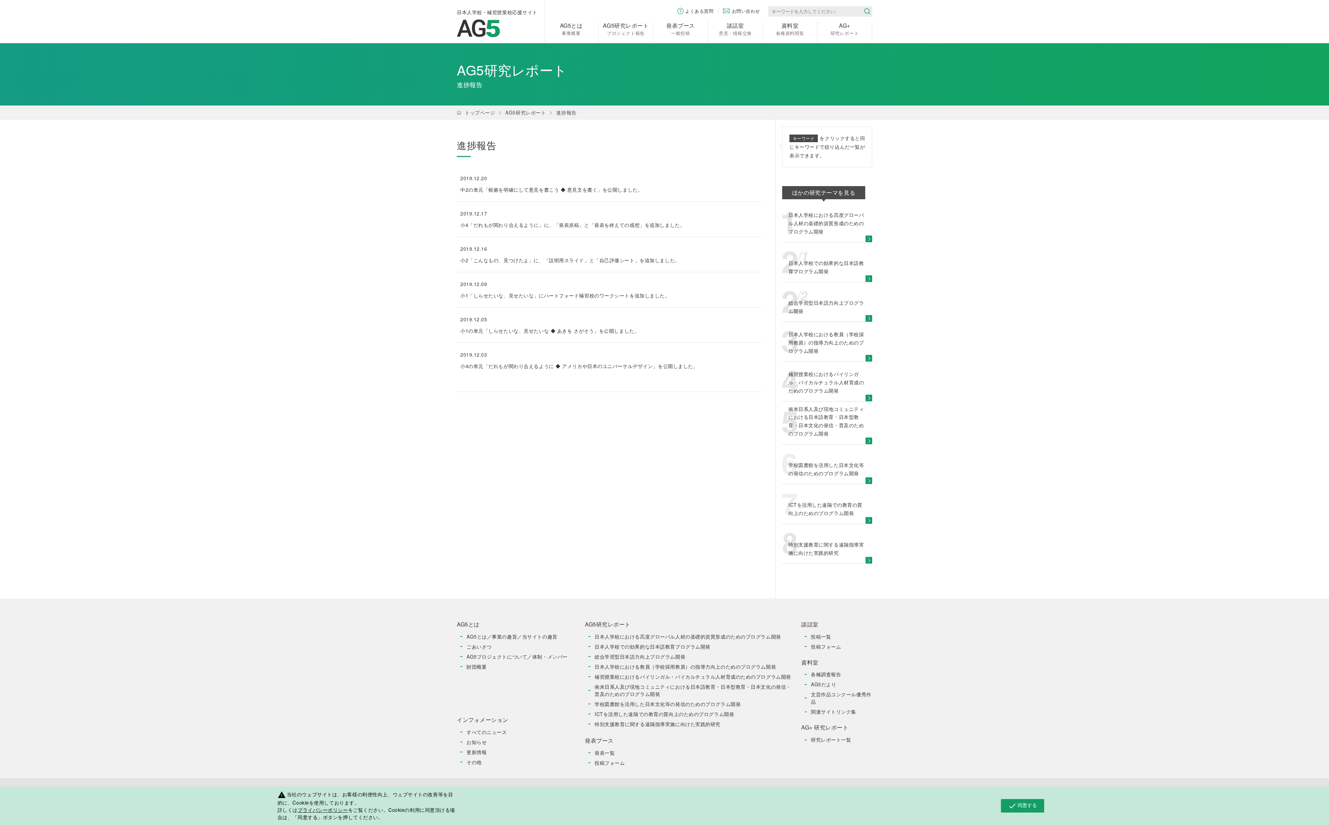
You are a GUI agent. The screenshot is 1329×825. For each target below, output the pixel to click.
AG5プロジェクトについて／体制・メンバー (517, 656)
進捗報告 (566, 112)
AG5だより (823, 684)
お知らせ (477, 742)
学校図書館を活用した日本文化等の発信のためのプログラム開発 (668, 703)
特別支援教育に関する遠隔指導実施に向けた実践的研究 (658, 724)
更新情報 (477, 752)
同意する (1022, 805)
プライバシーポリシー (323, 809)
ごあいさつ (479, 646)
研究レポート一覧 (831, 739)
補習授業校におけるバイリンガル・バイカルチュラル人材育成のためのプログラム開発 (693, 676)
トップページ (480, 112)
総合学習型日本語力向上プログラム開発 (640, 656)
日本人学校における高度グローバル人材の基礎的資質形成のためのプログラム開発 (688, 636)
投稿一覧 (821, 636)
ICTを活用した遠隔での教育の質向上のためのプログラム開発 (664, 714)
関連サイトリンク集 (833, 711)
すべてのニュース (487, 731)
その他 (474, 762)
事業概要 (571, 28)
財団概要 (477, 666)
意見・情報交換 (735, 28)
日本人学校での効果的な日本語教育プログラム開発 (653, 646)
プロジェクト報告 (626, 28)
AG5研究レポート (525, 112)
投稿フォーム (610, 762)
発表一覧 (605, 752)
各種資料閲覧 (790, 28)
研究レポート (845, 28)
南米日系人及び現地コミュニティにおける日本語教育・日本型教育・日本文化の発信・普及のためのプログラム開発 (693, 690)
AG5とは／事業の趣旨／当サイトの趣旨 (512, 636)
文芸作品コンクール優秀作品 (841, 698)
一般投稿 (680, 28)
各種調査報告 (826, 674)
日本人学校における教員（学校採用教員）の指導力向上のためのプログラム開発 (685, 666)
